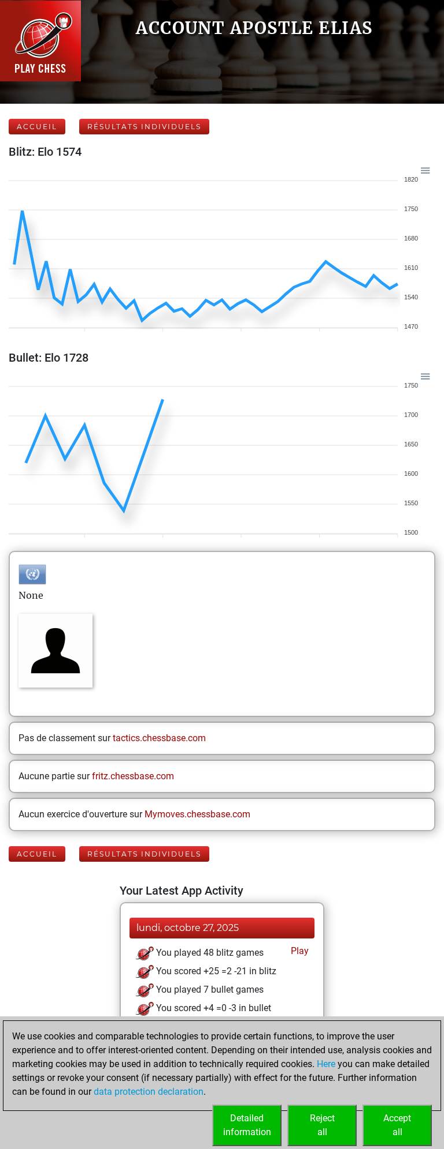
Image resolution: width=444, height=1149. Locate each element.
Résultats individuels (144, 126)
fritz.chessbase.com (133, 776)
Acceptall (397, 1125)
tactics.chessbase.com (159, 738)
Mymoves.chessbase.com (197, 814)
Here (326, 1063)
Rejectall (322, 1125)
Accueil (37, 126)
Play (298, 950)
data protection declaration (149, 1091)
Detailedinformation (247, 1125)
